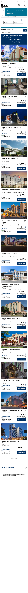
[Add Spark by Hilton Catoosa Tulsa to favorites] (25, 254)
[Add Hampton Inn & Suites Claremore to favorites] (25, 285)
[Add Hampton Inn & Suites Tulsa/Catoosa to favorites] (25, 190)
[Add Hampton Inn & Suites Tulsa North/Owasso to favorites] (25, 64)
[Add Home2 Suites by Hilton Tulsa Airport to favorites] (25, 128)
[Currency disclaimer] (21, 20)
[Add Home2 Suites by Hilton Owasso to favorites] (25, 96)
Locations (3, 10)
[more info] (25, 70)
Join (23, 6)
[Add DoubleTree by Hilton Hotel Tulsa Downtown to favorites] (25, 441)
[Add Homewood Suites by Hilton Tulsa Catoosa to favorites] (25, 221)
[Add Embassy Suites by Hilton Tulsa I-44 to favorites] (25, 318)
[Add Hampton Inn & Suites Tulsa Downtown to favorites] (25, 410)
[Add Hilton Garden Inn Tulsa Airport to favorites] (25, 159)
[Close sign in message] (26, 9)
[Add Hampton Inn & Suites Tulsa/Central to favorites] (25, 350)
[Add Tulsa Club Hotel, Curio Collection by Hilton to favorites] (25, 381)
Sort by (4, 20)
